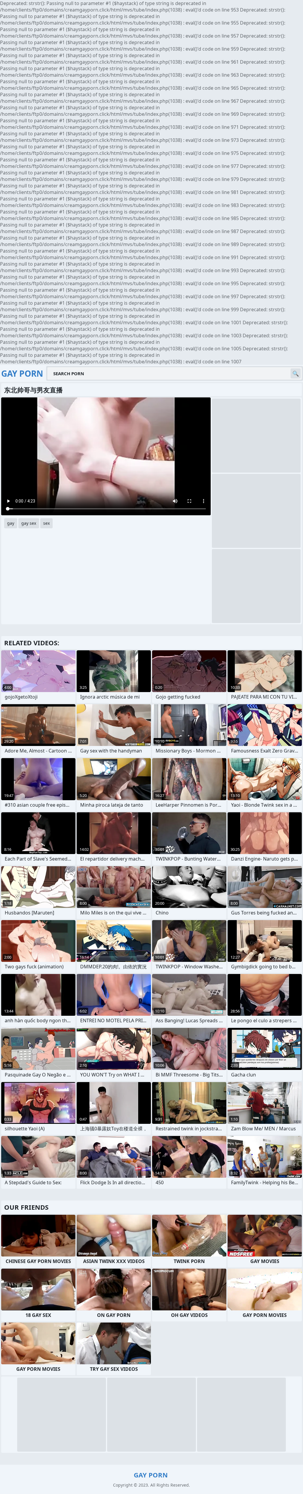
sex (46, 523)
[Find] (296, 373)
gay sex (28, 523)
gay (10, 523)
